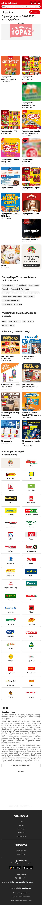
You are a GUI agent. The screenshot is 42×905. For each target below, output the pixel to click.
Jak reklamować (21, 850)
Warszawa (8, 285)
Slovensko (29, 882)
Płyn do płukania (14, 321)
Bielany (22, 285)
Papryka (31, 321)
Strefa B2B (21, 854)
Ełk (5, 289)
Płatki (12, 325)
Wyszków (8, 293)
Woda (4, 321)
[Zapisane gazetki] (31, 3)
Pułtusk (29, 297)
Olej (24, 321)
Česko (12, 882)
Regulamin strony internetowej (21, 897)
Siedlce (34, 285)
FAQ (21, 822)
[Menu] (39, 3)
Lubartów (33, 293)
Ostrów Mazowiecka (12, 297)
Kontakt (21, 825)
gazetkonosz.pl (26, 888)
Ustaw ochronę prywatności (21, 893)
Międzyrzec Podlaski (12, 304)
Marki (20, 293)
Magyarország (20, 882)
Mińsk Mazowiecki (20, 289)
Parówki (5, 325)
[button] (35, 3)
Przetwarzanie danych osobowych (21, 900)
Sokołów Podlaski (10, 301)
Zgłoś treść (21, 829)
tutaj (28, 749)
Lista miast (21, 833)
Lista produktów (21, 836)
